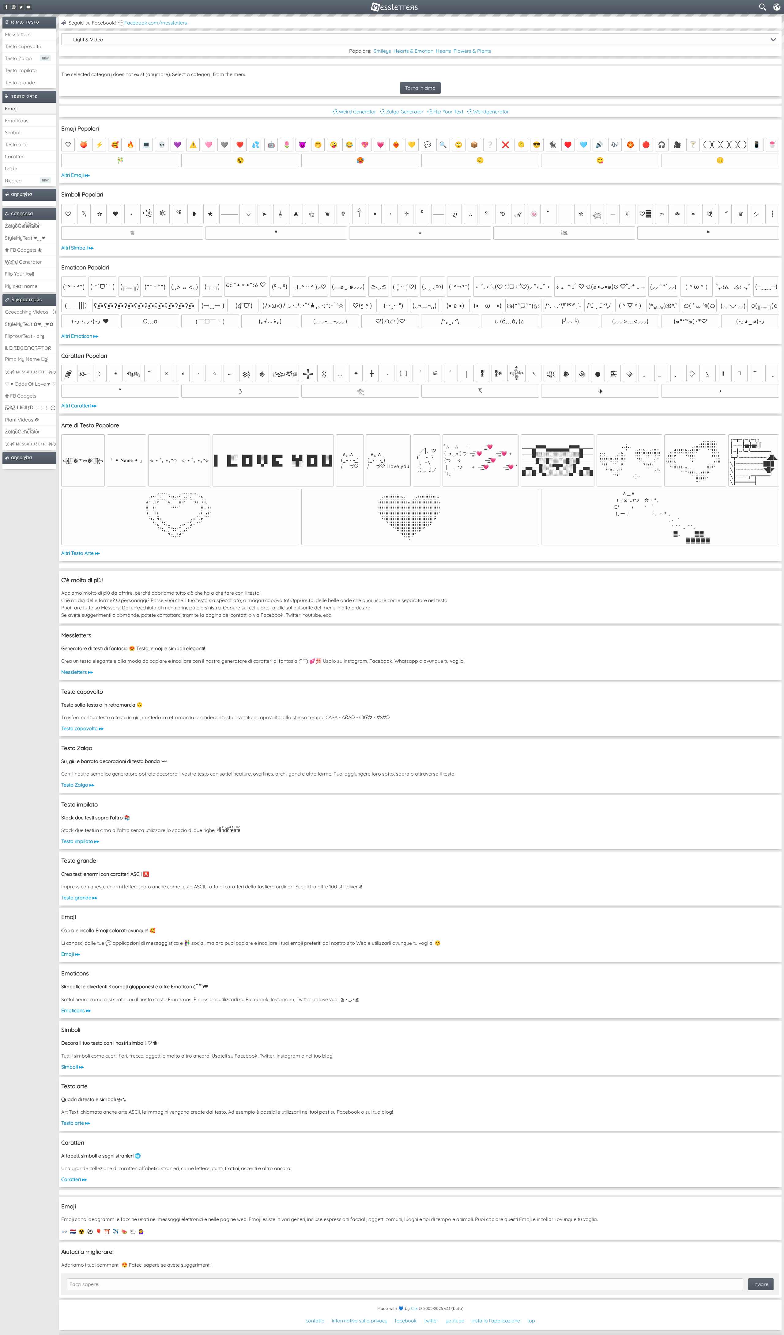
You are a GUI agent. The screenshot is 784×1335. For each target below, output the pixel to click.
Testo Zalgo (18, 58)
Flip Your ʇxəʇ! (19, 274)
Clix (414, 1308)
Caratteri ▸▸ (74, 1179)
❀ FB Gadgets (20, 396)
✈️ (116, 1231)
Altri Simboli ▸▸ (77, 248)
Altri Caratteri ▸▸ (79, 405)
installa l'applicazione (496, 1321)
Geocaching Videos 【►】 (30, 312)
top (531, 1321)
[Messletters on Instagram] (14, 7)
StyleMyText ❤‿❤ (25, 238)
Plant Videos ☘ (22, 420)
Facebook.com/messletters (155, 23)
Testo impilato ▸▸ (80, 841)
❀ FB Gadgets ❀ (23, 250)
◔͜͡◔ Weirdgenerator (487, 112)
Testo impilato (21, 70)
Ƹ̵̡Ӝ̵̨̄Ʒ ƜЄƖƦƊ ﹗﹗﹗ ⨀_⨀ (30, 407)
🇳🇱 (73, 1231)
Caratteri (14, 156)
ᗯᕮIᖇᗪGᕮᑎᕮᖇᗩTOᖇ (28, 348)
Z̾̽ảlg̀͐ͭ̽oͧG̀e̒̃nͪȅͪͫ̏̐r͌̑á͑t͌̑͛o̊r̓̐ (22, 226)
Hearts (443, 51)
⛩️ (107, 1231)
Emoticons (16, 120)
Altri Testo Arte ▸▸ (80, 553)
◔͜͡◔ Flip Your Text (444, 112)
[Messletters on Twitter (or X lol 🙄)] (21, 7)
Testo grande (20, 82)
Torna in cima (420, 88)
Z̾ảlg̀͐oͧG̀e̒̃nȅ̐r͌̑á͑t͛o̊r (22, 432)
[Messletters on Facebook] (6, 7)
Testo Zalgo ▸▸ (77, 785)
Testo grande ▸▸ (79, 897)
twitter (431, 1321)
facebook (406, 1321)
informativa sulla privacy (359, 1321)
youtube (455, 1321)
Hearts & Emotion (413, 51)
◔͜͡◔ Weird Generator (353, 112)
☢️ (81, 1231)
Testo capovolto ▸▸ (82, 728)
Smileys (382, 51)
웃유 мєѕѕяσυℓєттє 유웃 (30, 371)
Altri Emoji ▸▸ (75, 175)
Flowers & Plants (472, 51)
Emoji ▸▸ (70, 954)
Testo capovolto (23, 46)
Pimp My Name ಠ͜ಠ (26, 359)
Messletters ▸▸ (77, 672)
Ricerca (13, 180)
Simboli (13, 132)
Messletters (18, 34)
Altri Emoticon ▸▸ (79, 336)
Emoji (11, 108)
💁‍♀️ (141, 1231)
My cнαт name (21, 286)
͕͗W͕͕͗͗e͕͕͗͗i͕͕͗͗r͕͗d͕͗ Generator (23, 262)
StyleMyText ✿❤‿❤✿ (29, 324)
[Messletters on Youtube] (28, 7)
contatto (315, 1321)
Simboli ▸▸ (72, 1067)
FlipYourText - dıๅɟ (24, 336)
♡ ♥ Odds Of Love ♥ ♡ (30, 384)
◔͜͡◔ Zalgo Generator (401, 112)
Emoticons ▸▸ (76, 1010)
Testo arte (16, 144)
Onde (11, 168)
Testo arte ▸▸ (75, 1123)
